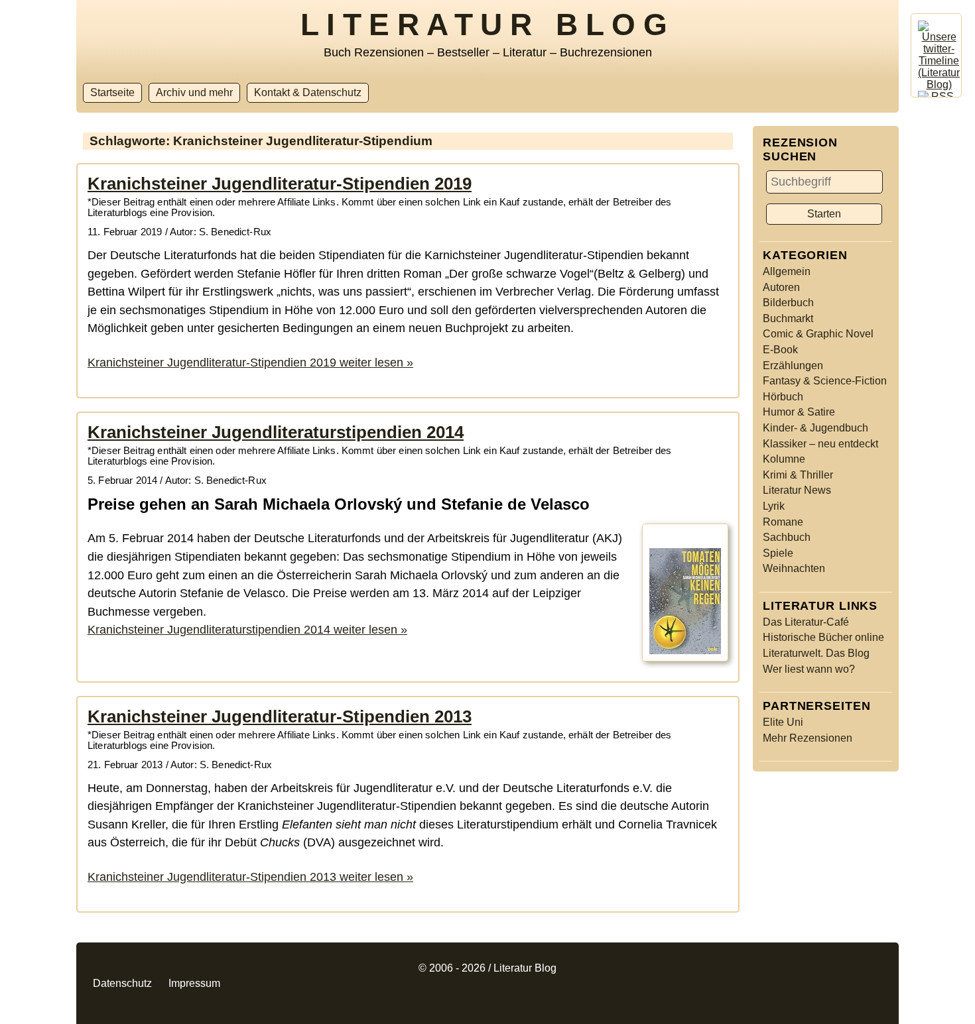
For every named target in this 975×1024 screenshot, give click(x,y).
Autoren (781, 287)
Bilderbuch (788, 302)
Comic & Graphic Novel (818, 333)
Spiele (778, 553)
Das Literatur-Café (806, 622)
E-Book (780, 349)
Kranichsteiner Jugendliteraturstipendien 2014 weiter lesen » (247, 629)
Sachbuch (787, 537)
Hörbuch (783, 396)
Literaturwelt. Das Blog (816, 653)
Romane (783, 522)
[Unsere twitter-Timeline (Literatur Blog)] (939, 84)
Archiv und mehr (194, 92)
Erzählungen (793, 365)
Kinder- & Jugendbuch (815, 427)
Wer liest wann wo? (809, 669)
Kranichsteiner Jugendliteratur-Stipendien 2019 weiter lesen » (250, 362)
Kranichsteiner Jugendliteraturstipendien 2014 (276, 432)
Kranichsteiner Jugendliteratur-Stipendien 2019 (280, 183)
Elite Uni (783, 722)
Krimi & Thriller (798, 475)
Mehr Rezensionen (807, 738)
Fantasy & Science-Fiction (825, 380)
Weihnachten (794, 568)
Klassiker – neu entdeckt (820, 443)
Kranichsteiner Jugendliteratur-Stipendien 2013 (280, 716)
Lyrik (774, 506)
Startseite (112, 92)
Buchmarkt (788, 318)
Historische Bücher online (823, 637)
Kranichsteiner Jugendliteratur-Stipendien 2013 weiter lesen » (250, 876)
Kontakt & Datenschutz (307, 92)
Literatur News (797, 490)
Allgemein (787, 271)
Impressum (194, 983)
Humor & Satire (799, 412)
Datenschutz (122, 983)
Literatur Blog (487, 24)
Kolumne (784, 459)
